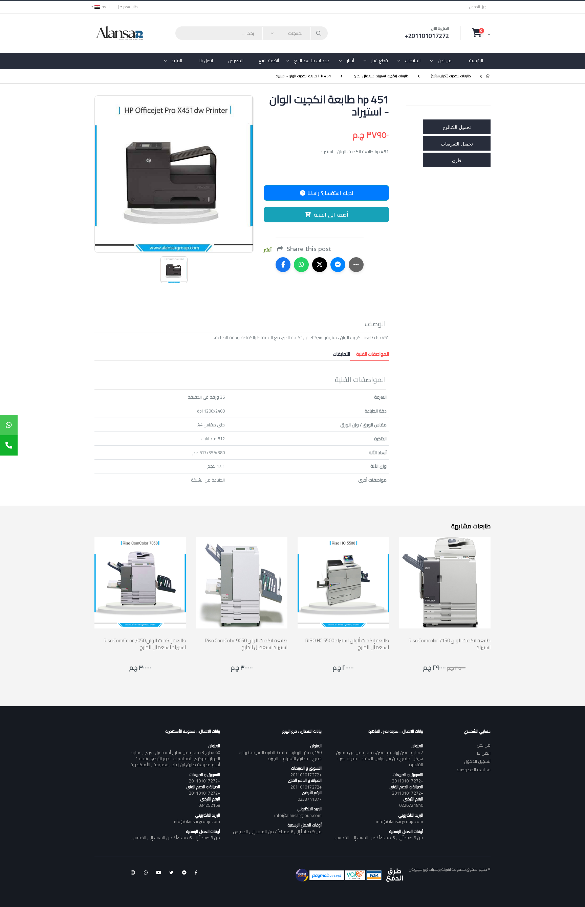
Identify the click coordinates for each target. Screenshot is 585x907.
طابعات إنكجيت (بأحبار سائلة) (451, 76)
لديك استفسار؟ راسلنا (329, 193)
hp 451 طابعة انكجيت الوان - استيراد (303, 76)
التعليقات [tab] (341, 354)
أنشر (268, 249)
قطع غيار (379, 61)
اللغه (106, 6)
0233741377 (310, 799)
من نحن (445, 61)
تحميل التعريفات (457, 143)
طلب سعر (130, 6)
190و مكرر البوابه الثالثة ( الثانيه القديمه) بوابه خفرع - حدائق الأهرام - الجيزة (280, 755)
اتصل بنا (206, 61)
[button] (481, 32)
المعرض (235, 61)
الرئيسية (476, 61)
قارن (456, 159)
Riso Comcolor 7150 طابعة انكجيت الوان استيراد (450, 644)
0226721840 (411, 805)
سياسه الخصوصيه (474, 770)
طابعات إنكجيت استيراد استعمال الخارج (381, 76)
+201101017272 (407, 781)
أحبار (350, 61)
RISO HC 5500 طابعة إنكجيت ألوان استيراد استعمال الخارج (347, 644)
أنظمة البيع (269, 61)
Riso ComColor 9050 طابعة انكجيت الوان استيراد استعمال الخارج (246, 644)
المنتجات (412, 61)
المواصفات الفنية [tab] (369, 354)
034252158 (209, 805)
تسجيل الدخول (480, 7)
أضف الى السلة (331, 214)
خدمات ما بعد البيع (312, 61)
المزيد (176, 61)
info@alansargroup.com (399, 821)
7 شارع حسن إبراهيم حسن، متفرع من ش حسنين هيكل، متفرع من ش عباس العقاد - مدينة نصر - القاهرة (379, 758)
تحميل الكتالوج (456, 126)
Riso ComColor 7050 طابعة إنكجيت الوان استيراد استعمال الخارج (145, 644)
